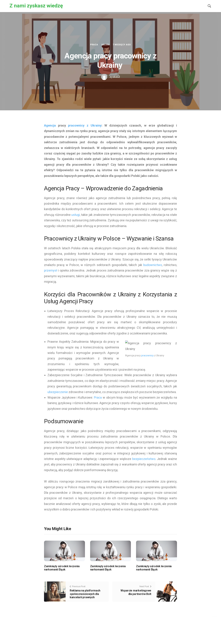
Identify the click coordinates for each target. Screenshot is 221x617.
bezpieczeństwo (143, 459)
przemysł (50, 270)
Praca (94, 44)
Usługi (105, 44)
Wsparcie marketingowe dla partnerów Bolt (136, 592)
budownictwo (152, 265)
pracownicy (147, 355)
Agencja (50, 125)
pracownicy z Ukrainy (84, 125)
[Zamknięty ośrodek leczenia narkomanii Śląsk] (64, 550)
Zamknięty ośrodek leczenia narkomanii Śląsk (62, 568)
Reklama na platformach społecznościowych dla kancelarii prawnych (85, 594)
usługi (75, 215)
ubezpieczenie (57, 392)
